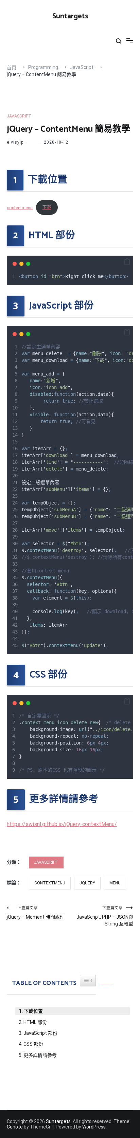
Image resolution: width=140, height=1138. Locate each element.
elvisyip (15, 142)
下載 (46, 207)
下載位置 (33, 1011)
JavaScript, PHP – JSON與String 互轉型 (104, 916)
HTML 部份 (35, 1022)
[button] (127, 262)
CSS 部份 (33, 1044)
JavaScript (19, 116)
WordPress (94, 1127)
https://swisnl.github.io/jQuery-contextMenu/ (62, 824)
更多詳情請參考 (40, 1055)
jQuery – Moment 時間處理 (36, 913)
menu (115, 883)
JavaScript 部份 (40, 1033)
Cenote (15, 1127)
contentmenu (20, 207)
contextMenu (49, 883)
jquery (87, 883)
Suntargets (70, 16)
